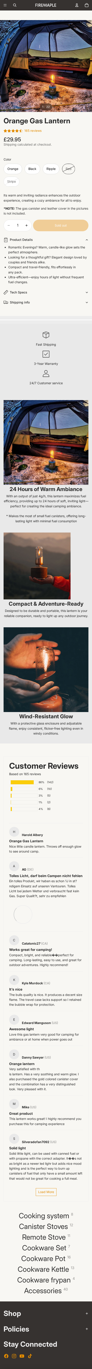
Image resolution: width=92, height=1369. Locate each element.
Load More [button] (46, 1192)
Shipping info (20, 302)
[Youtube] (22, 1356)
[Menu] (5, 5)
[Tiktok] (30, 1356)
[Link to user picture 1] (22, 913)
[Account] (77, 5)
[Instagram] (14, 1356)
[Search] (15, 5)
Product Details (21, 240)
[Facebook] (6, 1356)
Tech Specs (18, 292)
